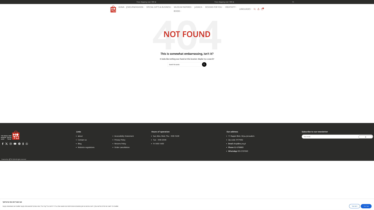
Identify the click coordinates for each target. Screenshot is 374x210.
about (80, 136)
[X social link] (6, 144)
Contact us (82, 140)
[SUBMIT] (366, 137)
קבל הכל (366, 206)
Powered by (4, 159)
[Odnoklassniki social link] (23, 144)
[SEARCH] (204, 64)
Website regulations (86, 147)
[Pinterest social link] (19, 144)
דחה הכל (354, 206)
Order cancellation (122, 147)
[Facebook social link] (2, 144)
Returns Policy (120, 143)
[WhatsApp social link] (27, 144)
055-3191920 (243, 151)
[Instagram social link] (11, 144)
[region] (187, 204)
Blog (80, 143)
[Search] (255, 9)
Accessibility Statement (124, 136)
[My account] (258, 9)
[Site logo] (113, 9)
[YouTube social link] (15, 144)
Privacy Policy (119, 140)
